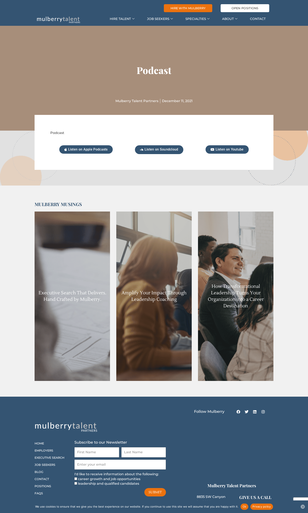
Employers (44, 450)
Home (39, 443)
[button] (227, 149)
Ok (244, 506)
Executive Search (49, 458)
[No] (303, 507)
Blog (39, 472)
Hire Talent (120, 19)
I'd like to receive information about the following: (116, 474)
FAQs (39, 493)
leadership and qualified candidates (108, 484)
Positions (43, 486)
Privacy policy (261, 506)
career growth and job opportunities (109, 479)
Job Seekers (158, 19)
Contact (258, 19)
